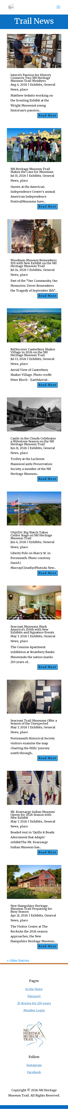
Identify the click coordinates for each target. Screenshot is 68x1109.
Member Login (34, 1010)
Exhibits (36, 84)
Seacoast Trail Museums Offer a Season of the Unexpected (34, 722)
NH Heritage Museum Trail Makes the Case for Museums (32, 170)
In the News (34, 989)
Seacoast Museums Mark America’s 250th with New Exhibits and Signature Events (32, 629)
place (24, 89)
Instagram (34, 1065)
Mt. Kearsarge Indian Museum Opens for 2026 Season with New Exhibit (33, 814)
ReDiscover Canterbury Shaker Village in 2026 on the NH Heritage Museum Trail (33, 352)
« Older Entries (18, 960)
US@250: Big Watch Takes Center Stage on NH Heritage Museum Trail (31, 535)
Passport (34, 996)
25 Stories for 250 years (34, 1003)
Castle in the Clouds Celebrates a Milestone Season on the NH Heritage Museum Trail (33, 441)
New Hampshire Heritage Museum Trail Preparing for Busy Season (31, 908)
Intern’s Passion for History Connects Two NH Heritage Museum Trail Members (31, 78)
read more (47, 115)
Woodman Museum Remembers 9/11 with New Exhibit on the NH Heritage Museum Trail (34, 263)
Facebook (34, 1072)
